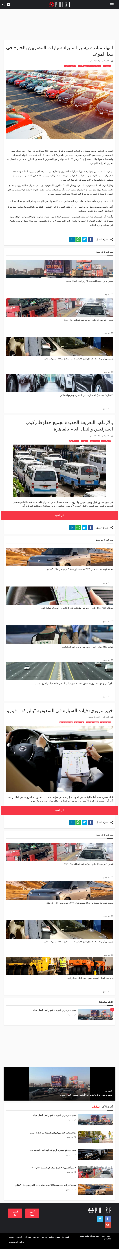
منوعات (36, 1237)
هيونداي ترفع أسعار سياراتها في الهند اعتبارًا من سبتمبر (53, 1150)
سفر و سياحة (54, 1237)
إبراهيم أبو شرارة (66, 722)
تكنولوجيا (66, 1237)
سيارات (27, 1237)
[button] (90, 239)
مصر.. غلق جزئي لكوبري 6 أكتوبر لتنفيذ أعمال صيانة (89, 281)
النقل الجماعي (106, 441)
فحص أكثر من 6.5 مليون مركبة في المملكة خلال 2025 (88, 320)
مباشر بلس (106, 61)
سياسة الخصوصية (16, 1242)
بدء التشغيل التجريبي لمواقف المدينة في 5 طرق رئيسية (52, 1133)
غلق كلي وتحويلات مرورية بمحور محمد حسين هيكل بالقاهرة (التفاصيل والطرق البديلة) (74, 683)
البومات (19, 1237)
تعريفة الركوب (94, 441)
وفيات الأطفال (79, 722)
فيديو (11, 1237)
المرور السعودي (106, 722)
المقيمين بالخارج (70, 66)
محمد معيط (107, 66)
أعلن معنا (32, 1213)
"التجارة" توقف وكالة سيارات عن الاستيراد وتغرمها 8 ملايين (86, 395)
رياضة (44, 1237)
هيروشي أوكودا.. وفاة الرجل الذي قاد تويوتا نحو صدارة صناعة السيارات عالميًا (78, 359)
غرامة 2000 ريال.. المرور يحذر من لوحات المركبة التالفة (87, 647)
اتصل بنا (15, 1213)
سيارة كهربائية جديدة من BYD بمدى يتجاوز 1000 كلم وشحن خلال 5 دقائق (79, 569)
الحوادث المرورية (92, 722)
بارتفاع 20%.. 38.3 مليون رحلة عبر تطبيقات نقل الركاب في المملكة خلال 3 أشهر (76, 608)
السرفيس (84, 441)
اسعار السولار (73, 441)
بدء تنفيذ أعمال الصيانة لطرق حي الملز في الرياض (90, 978)
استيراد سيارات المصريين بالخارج (89, 66)
